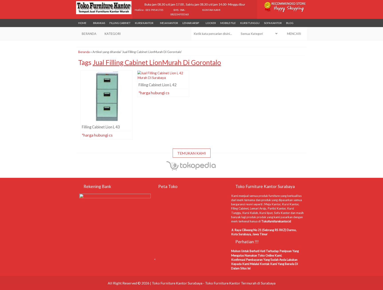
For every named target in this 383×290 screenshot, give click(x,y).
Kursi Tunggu (250, 23)
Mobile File (228, 23)
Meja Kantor (169, 23)
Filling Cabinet (120, 23)
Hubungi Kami (107, 114)
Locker (211, 23)
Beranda (84, 52)
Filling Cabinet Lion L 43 (107, 78)
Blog (289, 23)
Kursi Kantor (144, 23)
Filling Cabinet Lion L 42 (163, 78)
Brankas (99, 23)
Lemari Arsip (190, 23)
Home (82, 23)
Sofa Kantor (273, 23)
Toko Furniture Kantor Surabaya (177, 283)
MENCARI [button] (293, 33)
